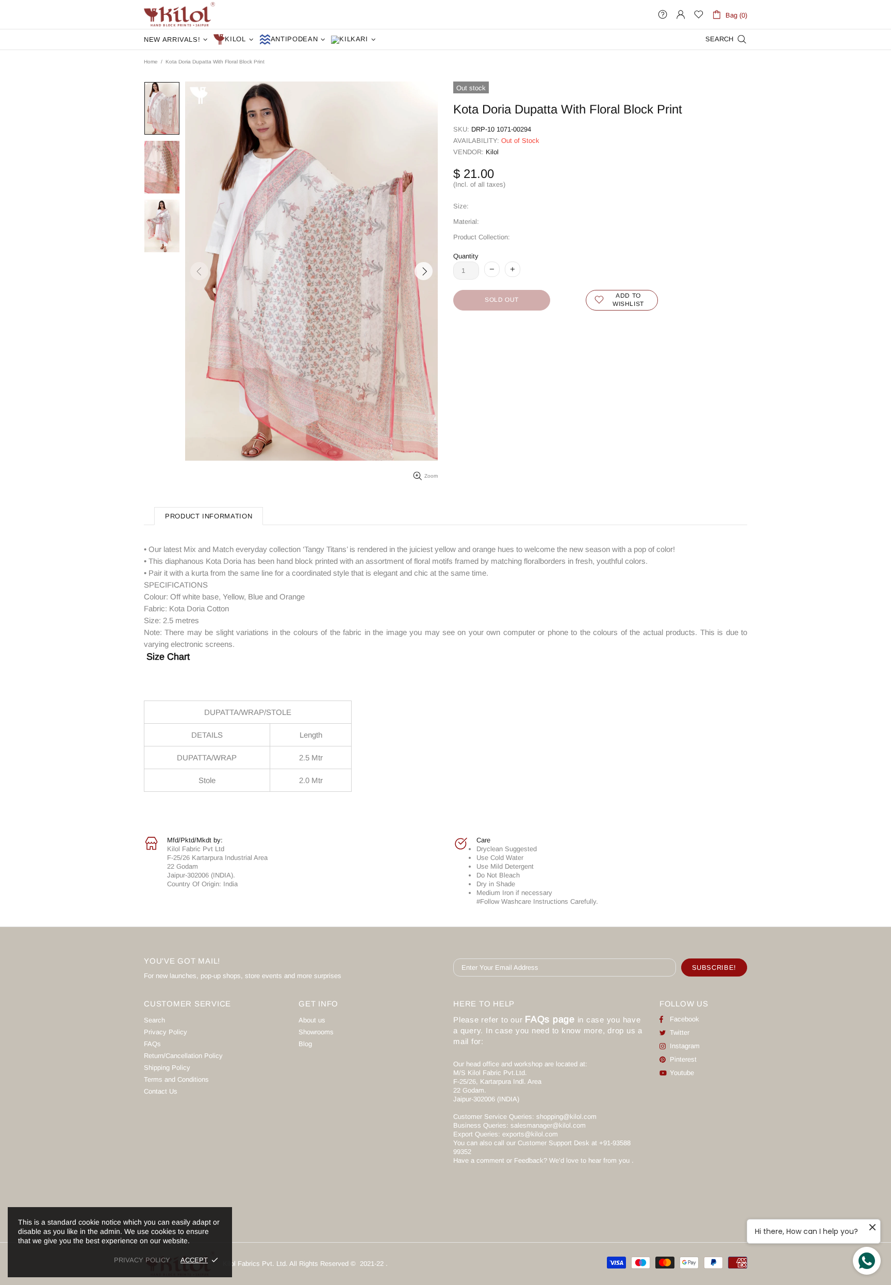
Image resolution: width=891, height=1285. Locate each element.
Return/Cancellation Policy (183, 1056)
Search (154, 1020)
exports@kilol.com (530, 1134)
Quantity (465, 256)
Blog (305, 1044)
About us (312, 1020)
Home (151, 61)
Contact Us (160, 1091)
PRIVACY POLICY (142, 1260)
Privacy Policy (165, 1032)
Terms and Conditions (176, 1079)
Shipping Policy (167, 1067)
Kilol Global (179, 14)
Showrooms (316, 1032)
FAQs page (550, 1019)
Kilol (492, 152)
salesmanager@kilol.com (548, 1125)
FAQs (152, 1044)
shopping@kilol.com (566, 1116)
